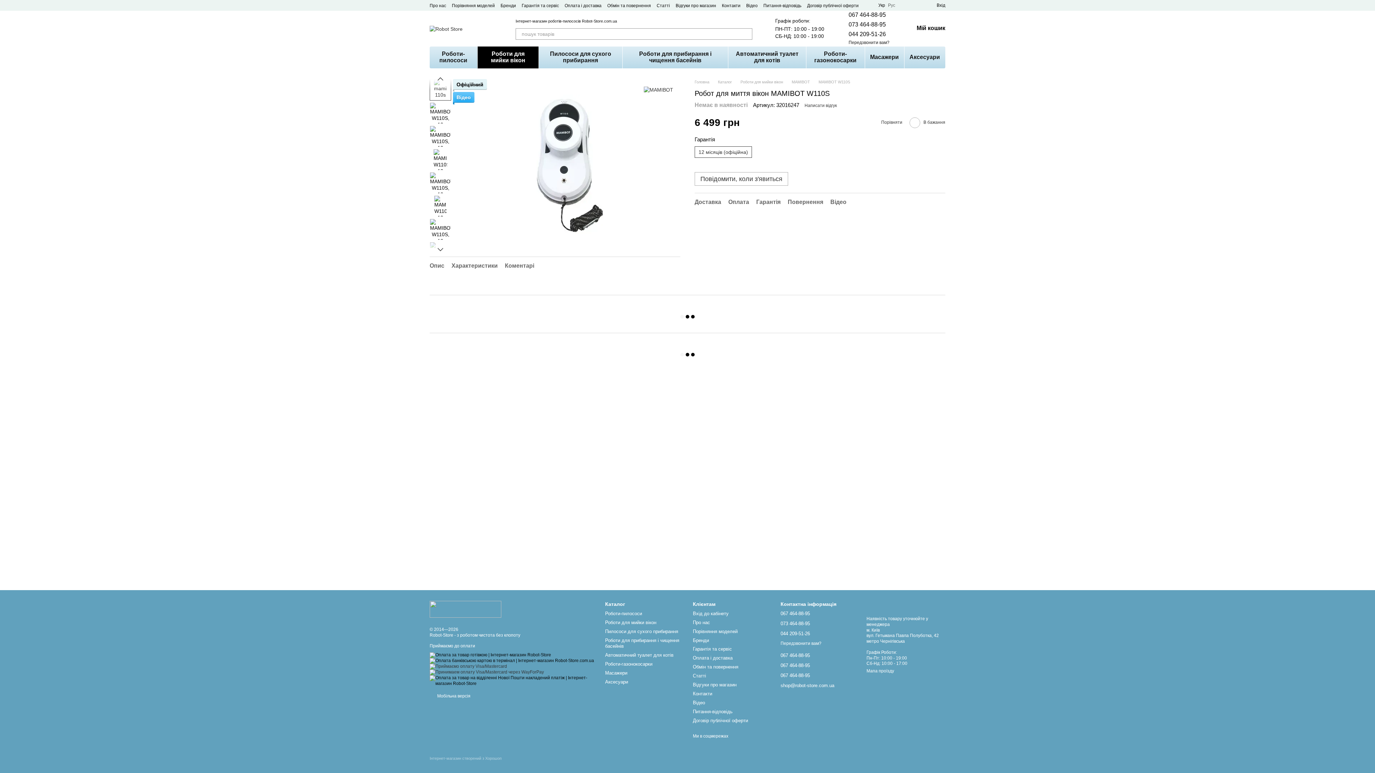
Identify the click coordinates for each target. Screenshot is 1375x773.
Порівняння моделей (473, 5)
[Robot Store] (465, 608)
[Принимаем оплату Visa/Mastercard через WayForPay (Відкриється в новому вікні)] (487, 672)
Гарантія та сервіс (540, 5)
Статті (663, 5)
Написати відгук (821, 105)
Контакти (731, 5)
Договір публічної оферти (833, 5)
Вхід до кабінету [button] (711, 613)
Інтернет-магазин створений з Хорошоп (466, 758)
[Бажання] (918, 5)
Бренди (508, 5)
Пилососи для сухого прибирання (580, 57)
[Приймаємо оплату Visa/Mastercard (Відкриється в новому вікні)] (468, 666)
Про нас (438, 5)
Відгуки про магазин (696, 5)
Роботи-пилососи (453, 57)
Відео (752, 5)
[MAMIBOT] (658, 89)
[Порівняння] (905, 5)
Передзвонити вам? (869, 42)
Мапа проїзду (880, 671)
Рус (891, 5)
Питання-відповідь (782, 5)
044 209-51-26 (867, 34)
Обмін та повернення (629, 5)
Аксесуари (925, 57)
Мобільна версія (453, 696)
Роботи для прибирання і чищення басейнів (675, 57)
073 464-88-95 (867, 24)
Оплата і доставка (583, 5)
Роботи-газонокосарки (835, 57)
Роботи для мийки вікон (508, 57)
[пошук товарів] (746, 34)
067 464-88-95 (867, 15)
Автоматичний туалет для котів (767, 57)
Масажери (884, 57)
